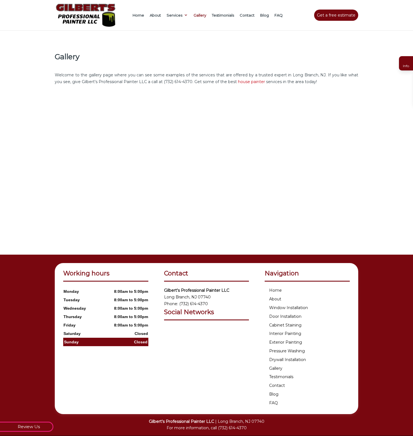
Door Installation (285, 316)
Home (138, 15)
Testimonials (223, 15)
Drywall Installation (287, 359)
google (168, 330)
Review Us (29, 426)
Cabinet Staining (285, 325)
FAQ (278, 15)
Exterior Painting (285, 342)
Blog (264, 15)
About (155, 15)
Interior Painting (285, 333)
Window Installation (288, 307)
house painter (251, 81)
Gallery (200, 15)
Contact (247, 15)
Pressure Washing (287, 350)
